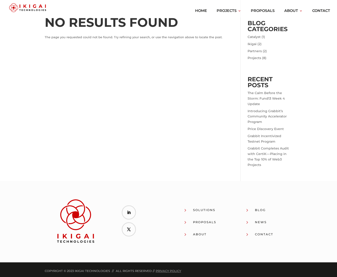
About (291, 11)
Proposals (263, 11)
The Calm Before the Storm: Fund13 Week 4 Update (266, 98)
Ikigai (252, 44)
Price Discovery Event (266, 129)
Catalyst (254, 37)
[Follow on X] (129, 229)
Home (201, 11)
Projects (227, 11)
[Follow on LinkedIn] (129, 212)
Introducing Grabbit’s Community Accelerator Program (267, 116)
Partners (255, 51)
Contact (321, 11)
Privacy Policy (168, 271)
